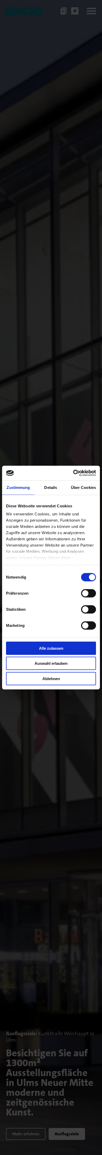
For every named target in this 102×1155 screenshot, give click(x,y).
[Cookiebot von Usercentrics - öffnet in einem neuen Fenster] (73, 473)
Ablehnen (51, 678)
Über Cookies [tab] (83, 487)
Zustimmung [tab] (18, 487)
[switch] (88, 593)
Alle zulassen (51, 648)
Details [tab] (50, 487)
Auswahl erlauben (51, 663)
